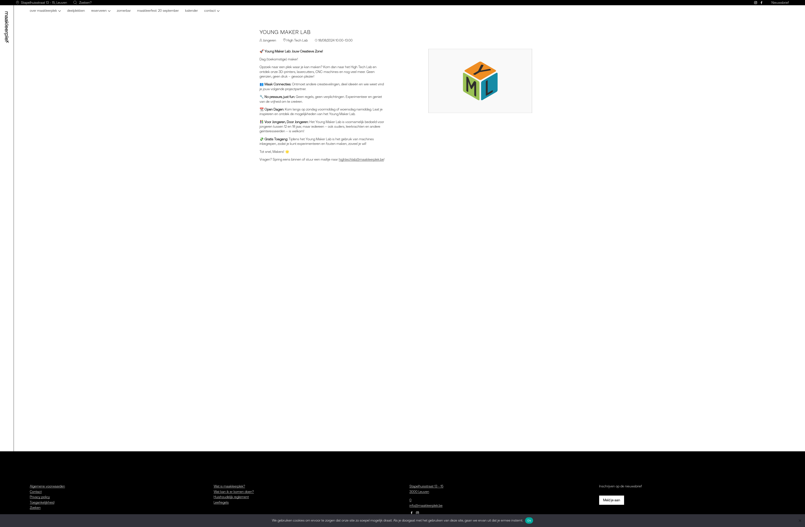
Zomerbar (124, 10)
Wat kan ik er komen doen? (234, 491)
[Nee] (800, 520)
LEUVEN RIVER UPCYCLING (111, 8)
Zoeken (35, 507)
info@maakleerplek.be (426, 505)
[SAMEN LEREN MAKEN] (7, 27)
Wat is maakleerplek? (229, 486)
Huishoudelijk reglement (231, 497)
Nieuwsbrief (780, 2)
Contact (36, 491)
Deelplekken (76, 10)
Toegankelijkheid (42, 502)
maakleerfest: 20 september (158, 10)
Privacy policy (40, 497)
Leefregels (221, 502)
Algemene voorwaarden (47, 486)
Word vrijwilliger (218, 8)
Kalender (191, 10)
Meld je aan (611, 500)
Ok (529, 520)
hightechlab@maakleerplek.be (361, 159)
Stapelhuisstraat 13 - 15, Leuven (44, 2)
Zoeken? (85, 2)
